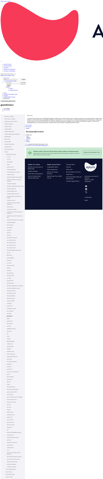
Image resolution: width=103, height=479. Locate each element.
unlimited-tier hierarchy (12, 442)
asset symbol (9, 227)
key (7, 333)
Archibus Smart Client (11, 209)
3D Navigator (10, 162)
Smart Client (7, 139)
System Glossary (9, 476)
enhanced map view (11, 298)
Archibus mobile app (11, 188)
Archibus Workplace (8, 124)
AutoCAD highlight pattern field (14, 250)
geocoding (9, 313)
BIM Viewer (9, 255)
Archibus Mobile (8, 129)
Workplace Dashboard (11, 464)
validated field (10, 445)
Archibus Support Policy (72, 181)
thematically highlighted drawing (14, 432)
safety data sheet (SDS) (12, 392)
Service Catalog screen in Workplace (14, 397)
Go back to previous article (10, 81)
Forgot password (14, 90)
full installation (10, 311)
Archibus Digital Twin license (13, 172)
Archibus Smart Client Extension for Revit (15, 216)
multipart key (10, 343)
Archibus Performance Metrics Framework (13, 203)
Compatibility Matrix (52, 167)
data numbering (10, 273)
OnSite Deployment (52, 169)
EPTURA (6, 67)
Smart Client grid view (12, 399)
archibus (28, 141)
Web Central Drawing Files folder (14, 456)
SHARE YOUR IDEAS (9, 69)
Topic (27, 136)
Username (23, 82)
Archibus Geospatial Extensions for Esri (15, 186)
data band (9, 270)
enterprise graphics (11, 300)
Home (5, 93)
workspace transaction (11, 466)
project (8, 374)
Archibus (28, 139)
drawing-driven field (11, 293)
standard (8, 409)
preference (9, 366)
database (8, 268)
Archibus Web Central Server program (15, 219)
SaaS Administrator (11, 386)
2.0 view (9, 159)
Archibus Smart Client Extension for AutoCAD (15, 212)
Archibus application (11, 169)
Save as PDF (7, 110)
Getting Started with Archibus (10, 121)
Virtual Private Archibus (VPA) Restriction (13, 453)
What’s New (69, 169)
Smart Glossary (9, 471)
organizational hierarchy (12, 356)
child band (9, 260)
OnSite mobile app (11, 354)
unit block (9, 440)
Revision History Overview (73, 172)
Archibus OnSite (8, 126)
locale (8, 336)
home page (9, 331)
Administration (7, 136)
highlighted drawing (11, 328)
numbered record (10, 351)
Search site (6, 78)
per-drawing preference (12, 361)
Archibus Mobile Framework (13, 193)
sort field (9, 404)
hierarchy (9, 326)
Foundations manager (11, 308)
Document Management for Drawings (15, 285)
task (8, 429)
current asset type (10, 265)
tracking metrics (10, 435)
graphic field (9, 321)
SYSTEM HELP (8, 66)
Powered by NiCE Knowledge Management (37, 145)
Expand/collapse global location (8, 101)
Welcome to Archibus (9, 116)
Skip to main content (5, 1)
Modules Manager (10, 341)
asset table (9, 230)
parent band (9, 359)
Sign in (8, 85)
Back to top (29, 125)
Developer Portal (10, 275)
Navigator (9, 348)
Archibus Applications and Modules (12, 134)
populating (9, 364)
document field (10, 280)
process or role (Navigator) (12, 371)
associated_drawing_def (12, 237)
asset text (9, 232)
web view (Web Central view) (13, 459)
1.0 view (9, 156)
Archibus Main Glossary (9, 97)
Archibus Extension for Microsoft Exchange (14, 180)
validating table (10, 447)
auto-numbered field (11, 242)
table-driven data (10, 422)
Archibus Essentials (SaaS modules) (14, 177)
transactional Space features (13, 437)
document (9, 278)
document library (10, 283)
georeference (10, 316)
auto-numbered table (11, 247)
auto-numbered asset (11, 240)
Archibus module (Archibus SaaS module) (14, 197)
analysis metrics (10, 167)
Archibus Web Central (9, 131)
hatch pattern (9, 323)
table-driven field (10, 424)
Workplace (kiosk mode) (12, 461)
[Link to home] (7, 75)
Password (23, 84)
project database (10, 376)
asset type (9, 235)
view (8, 450)
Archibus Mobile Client (12, 191)
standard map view (11, 414)
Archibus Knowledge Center (10, 94)
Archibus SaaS (10, 206)
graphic (8, 318)
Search (5, 79)
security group (10, 394)
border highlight (10, 257)
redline (8, 384)
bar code (8, 252)
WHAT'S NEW (7, 64)
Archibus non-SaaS (11, 200)
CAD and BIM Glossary (11, 469)
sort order (9, 407)
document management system (13, 288)
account (8, 164)
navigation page (10, 346)
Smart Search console (11, 402)
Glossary (6, 95)
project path (9, 379)
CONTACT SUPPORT (9, 71)
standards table (10, 412)
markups (8, 338)
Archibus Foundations (11, 183)
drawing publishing (11, 295)
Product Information (8, 149)
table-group (9, 427)
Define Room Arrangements (35, 173)
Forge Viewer (10, 305)
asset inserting (10, 225)
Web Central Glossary (10, 474)
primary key (9, 369)
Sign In (86, 200)
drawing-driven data (11, 290)
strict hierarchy (10, 419)
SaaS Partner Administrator (13, 389)
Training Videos (7, 146)
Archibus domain (10, 174)
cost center (9, 262)
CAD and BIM (7, 141)
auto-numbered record (11, 245)
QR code (9, 381)
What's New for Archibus (9, 119)
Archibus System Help (9, 144)
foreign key (9, 303)
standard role (9, 417)
